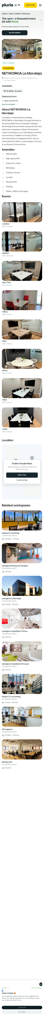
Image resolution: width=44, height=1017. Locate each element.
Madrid (17, 14)
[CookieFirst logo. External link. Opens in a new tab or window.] (3, 991)
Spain (11, 14)
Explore (5, 14)
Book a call (30, 5)
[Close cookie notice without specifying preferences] (40, 984)
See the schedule (8, 104)
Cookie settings (22, 480)
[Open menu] (40, 5)
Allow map (22, 475)
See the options (14, 33)
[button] (6, 988)
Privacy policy (37, 988)
